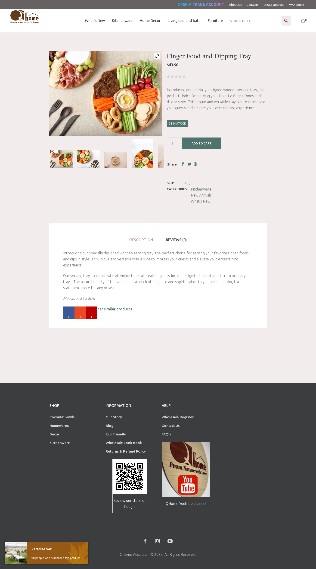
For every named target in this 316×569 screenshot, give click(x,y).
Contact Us (171, 426)
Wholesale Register (178, 417)
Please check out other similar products (97, 309)
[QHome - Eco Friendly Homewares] (24, 16)
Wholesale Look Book (124, 443)
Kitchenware (201, 189)
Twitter (189, 164)
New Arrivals (201, 195)
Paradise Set (41, 549)
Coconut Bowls (62, 417)
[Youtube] (170, 541)
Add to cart (201, 143)
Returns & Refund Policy (126, 451)
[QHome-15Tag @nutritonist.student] (142, 153)
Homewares (59, 426)
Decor (54, 434)
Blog (109, 426)
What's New (200, 201)
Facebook (183, 164)
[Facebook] (145, 541)
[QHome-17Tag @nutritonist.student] (88, 159)
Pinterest (195, 164)
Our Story (114, 417)
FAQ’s (166, 434)
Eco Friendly (116, 434)
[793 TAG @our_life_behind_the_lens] (115, 160)
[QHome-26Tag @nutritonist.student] (61, 159)
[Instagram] (157, 541)
